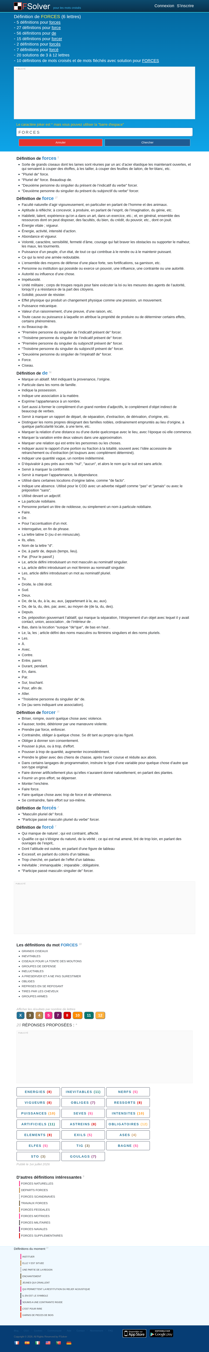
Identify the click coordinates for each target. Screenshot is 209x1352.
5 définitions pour (39, 22)
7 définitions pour (37, 49)
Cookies (38, 1330)
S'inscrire (185, 5)
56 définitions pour (36, 33)
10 (77, 1015)
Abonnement (96, 1330)
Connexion (164, 5)
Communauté (55, 1330)
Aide (69, 1330)
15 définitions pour (39, 38)
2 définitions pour (39, 44)
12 (100, 1015)
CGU (26, 1330)
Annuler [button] (61, 142)
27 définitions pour (39, 27)
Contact (81, 1330)
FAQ (110, 1330)
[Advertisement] (104, 94)
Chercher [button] (147, 142)
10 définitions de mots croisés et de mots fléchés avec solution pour (88, 60)
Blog (16, 1330)
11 (89, 1015)
